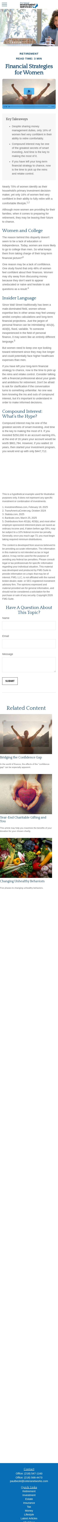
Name (5, 618)
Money (29, 1510)
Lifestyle (29, 1514)
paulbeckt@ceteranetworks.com (29, 1481)
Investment (29, 1495)
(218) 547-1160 (33, 1473)
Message (7, 654)
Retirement (29, 1491)
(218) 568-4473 (33, 1477)
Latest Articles (29, 1518)
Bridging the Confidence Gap (21, 757)
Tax (29, 1506)
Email (5, 636)
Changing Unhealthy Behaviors (22, 881)
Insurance (29, 1502)
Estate (29, 1499)
